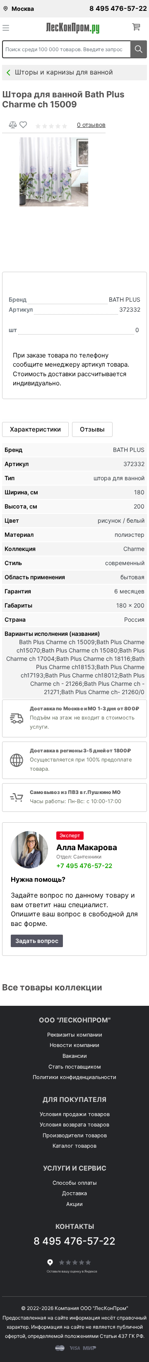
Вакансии (74, 1056)
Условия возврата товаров (74, 1124)
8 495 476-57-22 (118, 8)
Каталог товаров (74, 1146)
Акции (74, 1204)
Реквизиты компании (74, 1035)
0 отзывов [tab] (91, 124)
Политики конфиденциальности (74, 1077)
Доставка (74, 1193)
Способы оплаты (75, 1183)
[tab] (35, 429)
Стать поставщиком (74, 1067)
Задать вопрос (36, 940)
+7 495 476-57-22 (84, 866)
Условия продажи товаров (75, 1114)
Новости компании (74, 1045)
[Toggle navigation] (8, 27)
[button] (138, 27)
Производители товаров (75, 1135)
